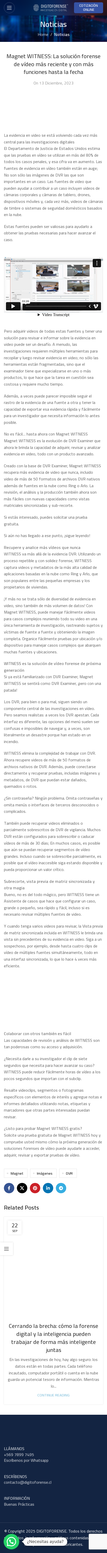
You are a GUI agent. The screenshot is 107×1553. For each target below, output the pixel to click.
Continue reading (53, 1394)
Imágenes (44, 1173)
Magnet (17, 1173)
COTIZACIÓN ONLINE (88, 7)
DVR (69, 1173)
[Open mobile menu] (9, 8)
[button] (11, 1541)
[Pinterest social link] (35, 1188)
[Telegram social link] (61, 1188)
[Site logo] (50, 7)
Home (43, 34)
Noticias (62, 34)
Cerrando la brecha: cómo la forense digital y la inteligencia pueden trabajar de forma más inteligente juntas (53, 1337)
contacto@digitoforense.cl (27, 1482)
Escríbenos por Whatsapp (26, 1460)
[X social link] (22, 1188)
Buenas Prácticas (19, 1504)
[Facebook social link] (9, 1188)
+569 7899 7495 (19, 1454)
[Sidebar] (6, 1248)
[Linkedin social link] (48, 1188)
